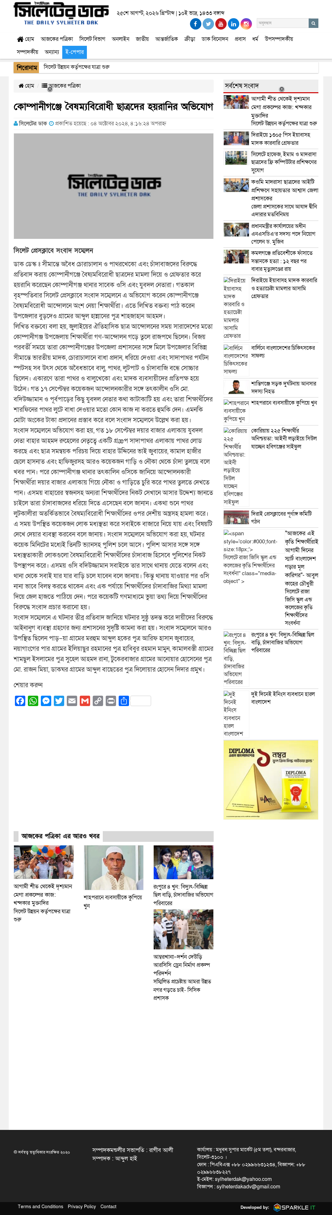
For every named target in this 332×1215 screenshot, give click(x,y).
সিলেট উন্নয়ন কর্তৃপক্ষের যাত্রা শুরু (43, 903)
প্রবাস (240, 39)
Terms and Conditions (40, 1207)
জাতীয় (142, 39)
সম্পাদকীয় (27, 52)
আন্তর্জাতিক (166, 39)
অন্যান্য (52, 52)
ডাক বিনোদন (215, 39)
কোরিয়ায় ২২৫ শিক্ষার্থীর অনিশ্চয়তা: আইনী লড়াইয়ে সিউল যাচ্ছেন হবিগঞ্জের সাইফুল (284, 438)
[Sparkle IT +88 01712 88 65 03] (293, 1207)
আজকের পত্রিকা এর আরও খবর (61, 836)
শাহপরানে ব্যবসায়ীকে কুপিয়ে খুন (284, 403)
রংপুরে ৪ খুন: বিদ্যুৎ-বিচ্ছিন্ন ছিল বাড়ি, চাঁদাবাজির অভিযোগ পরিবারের (183, 895)
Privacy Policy (82, 1207)
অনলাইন (120, 39)
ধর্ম (255, 39)
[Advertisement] (114, 774)
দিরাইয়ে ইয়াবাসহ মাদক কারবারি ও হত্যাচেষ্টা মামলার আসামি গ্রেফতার (284, 288)
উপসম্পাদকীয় (279, 39)
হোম (29, 39)
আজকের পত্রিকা (57, 39)
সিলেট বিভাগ (92, 39)
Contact (108, 1207)
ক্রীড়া (189, 39)
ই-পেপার (74, 52)
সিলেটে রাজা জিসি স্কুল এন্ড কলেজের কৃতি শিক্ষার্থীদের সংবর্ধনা (301, 578)
